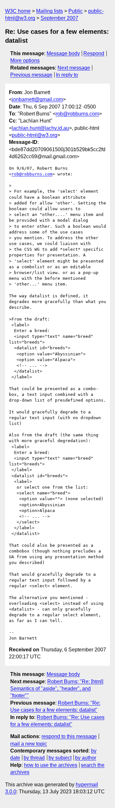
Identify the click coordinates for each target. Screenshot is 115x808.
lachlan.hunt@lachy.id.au (40, 128)
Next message (73, 67)
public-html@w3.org (34, 135)
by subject (60, 757)
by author (85, 757)
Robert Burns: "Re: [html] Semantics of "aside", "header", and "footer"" (56, 689)
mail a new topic (28, 743)
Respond (93, 53)
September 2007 (59, 18)
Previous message (31, 75)
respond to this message (69, 736)
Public (75, 11)
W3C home (18, 11)
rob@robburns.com (77, 113)
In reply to (67, 75)
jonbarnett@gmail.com (37, 99)
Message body (63, 53)
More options (25, 60)
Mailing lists (49, 11)
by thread (34, 757)
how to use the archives (50, 765)
